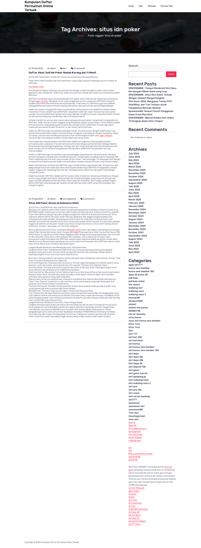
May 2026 (134, 160)
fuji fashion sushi (36, 87)
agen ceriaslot (42, 101)
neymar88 (134, 297)
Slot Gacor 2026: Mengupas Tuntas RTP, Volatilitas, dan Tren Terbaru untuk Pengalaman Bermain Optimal (150, 104)
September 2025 (138, 180)
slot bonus (134, 343)
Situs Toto (134, 324)
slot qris (133, 386)
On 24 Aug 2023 (36, 199)
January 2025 (136, 206)
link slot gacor (135, 515)
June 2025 (134, 189)
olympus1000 (136, 301)
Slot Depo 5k (135, 363)
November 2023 (137, 229)
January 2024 (136, 222)
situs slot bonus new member (145, 320)
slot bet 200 (135, 337)
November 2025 (137, 173)
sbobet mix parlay (138, 307)
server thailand (135, 437)
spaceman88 (136, 409)
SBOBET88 (134, 311)
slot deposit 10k (137, 366)
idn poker (132, 494)
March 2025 (135, 199)
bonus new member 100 (141, 271)
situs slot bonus (135, 434)
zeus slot (134, 419)
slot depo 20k (136, 360)
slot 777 (133, 334)
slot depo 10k (136, 357)
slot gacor (134, 370)
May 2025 (134, 193)
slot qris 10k (135, 389)
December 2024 (137, 209)
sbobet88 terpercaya (138, 509)
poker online (75, 230)
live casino (134, 284)
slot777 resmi (135, 524)
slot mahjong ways (139, 380)
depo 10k (132, 425)
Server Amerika (137, 314)
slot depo (134, 353)
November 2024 (137, 212)
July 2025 (134, 186)
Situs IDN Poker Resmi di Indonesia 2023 (54, 203)
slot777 (133, 399)
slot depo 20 (134, 512)
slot (130, 448)
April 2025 (134, 196)
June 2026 (134, 157)
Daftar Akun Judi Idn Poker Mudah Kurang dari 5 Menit (62, 72)
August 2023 (135, 239)
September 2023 (138, 235)
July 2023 (134, 242)
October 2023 (136, 232)
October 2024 (136, 216)
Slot (141, 6)
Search (133, 65)
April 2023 (134, 252)
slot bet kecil (136, 340)
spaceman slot (137, 406)
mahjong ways (136, 291)
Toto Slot (134, 413)
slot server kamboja (139, 396)
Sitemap (152, 6)
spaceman (134, 403)
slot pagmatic (135, 431)
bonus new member (139, 268)
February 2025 (136, 203)
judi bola (133, 278)
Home (131, 6)
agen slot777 (136, 265)
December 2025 (137, 170)
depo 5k (132, 422)
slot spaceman (135, 503)
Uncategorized (69, 199)
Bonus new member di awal (140, 454)
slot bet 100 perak (137, 488)
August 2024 (136, 219)
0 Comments (79, 68)
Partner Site (167, 6)
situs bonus (135, 317)
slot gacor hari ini (138, 373)
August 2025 (135, 183)
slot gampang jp (137, 376)
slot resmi (134, 393)
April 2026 (134, 163)
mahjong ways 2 (137, 294)
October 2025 (136, 176)
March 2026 (135, 166)
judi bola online (137, 281)
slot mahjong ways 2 (140, 383)
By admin (52, 68)
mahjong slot (136, 288)
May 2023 (134, 249)
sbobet (132, 304)
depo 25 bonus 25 (138, 274)
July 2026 (134, 153)
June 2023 (134, 245)
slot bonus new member (142, 347)
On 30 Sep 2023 (36, 68)
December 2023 (137, 226)
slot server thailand (137, 521)
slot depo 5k (134, 518)
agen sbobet (134, 491)
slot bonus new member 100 (144, 350)
